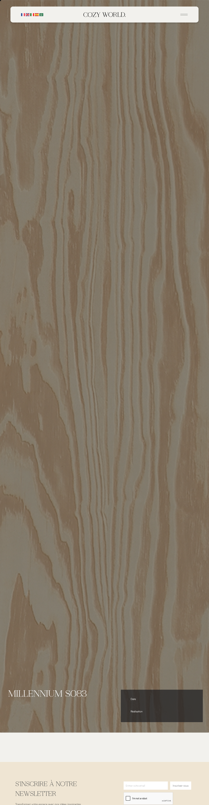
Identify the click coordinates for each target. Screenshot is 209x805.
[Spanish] (37, 14)
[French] (23, 14)
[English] (28, 14)
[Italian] (32, 14)
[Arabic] (41, 14)
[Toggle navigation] (184, 14)
